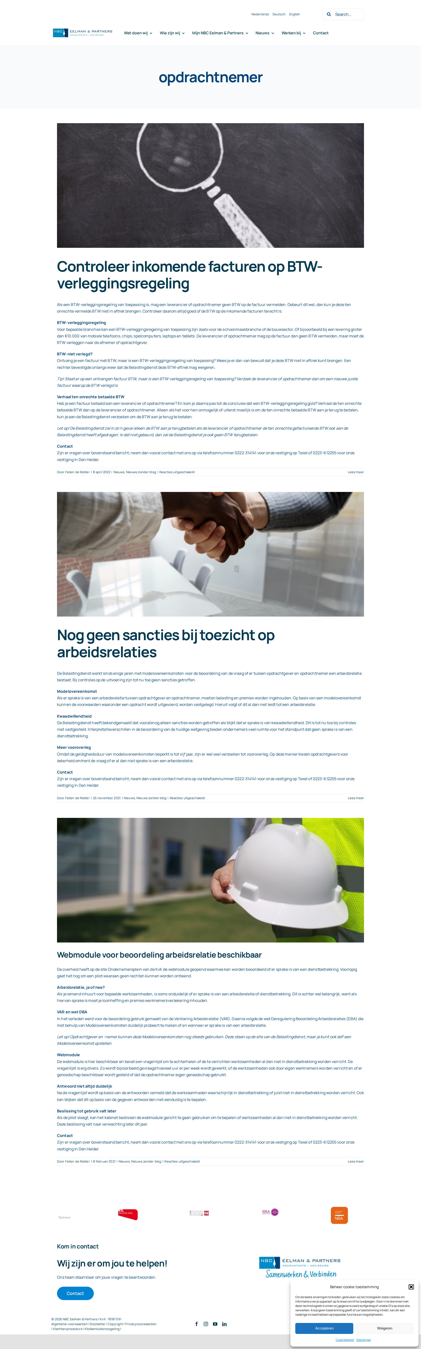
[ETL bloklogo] (128, 1211)
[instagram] (206, 1324)
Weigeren (384, 1328)
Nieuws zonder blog (141, 472)
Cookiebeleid (345, 1340)
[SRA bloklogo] (270, 1208)
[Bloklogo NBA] (339, 1208)
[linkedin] (224, 1324)
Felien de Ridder (77, 472)
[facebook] (196, 1324)
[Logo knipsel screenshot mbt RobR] (83, 28)
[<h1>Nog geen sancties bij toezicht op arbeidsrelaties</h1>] (210, 554)
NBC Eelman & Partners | (81, 1319)
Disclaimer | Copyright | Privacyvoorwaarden (123, 1324)
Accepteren (324, 1328)
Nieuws (119, 472)
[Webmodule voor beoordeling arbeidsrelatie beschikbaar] (210, 880)
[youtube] (215, 1324)
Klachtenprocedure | (69, 1329)
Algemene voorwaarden (69, 1324)
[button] (411, 1286)
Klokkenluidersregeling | (103, 1329)
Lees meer (356, 472)
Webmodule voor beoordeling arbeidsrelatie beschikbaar (159, 954)
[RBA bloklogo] (199, 1211)
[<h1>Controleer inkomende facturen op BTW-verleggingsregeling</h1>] (210, 185)
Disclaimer (363, 1340)
